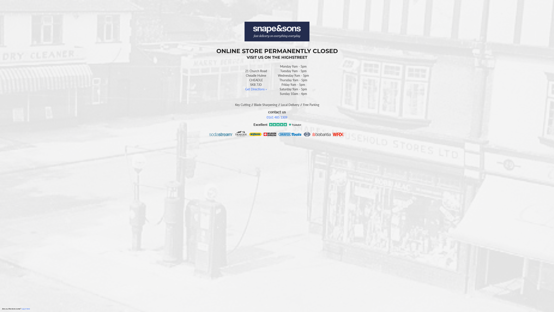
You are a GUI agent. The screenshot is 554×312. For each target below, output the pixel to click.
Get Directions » (256, 89)
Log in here (26, 309)
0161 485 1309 (277, 117)
